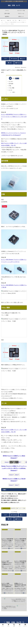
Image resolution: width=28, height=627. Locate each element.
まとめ (10, 90)
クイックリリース (6, 508)
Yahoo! (16, 474)
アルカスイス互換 (21, 508)
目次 (13, 78)
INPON (14, 508)
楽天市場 (18, 462)
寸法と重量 (11, 87)
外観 (10, 85)
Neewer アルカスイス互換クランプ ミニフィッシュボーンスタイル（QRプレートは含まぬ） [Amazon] (14, 468)
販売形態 (11, 83)
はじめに (11, 81)
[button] (25, 355)
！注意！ (13, 92)
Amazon (6, 462)
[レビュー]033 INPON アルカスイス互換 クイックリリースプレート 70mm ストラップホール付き (14, 116)
